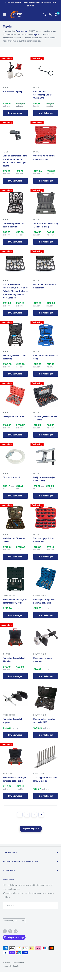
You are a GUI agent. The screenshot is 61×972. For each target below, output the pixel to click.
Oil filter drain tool (11, 477)
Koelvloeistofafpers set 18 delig (45, 357)
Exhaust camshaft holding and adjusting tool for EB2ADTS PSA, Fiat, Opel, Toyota (15, 160)
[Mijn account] (50, 14)
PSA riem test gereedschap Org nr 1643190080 (42, 94)
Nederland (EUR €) (11, 920)
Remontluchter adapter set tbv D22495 (44, 720)
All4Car (6, 654)
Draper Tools (9, 595)
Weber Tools (9, 773)
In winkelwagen (15, 113)
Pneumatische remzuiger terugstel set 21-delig (14, 779)
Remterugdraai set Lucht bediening (14, 357)
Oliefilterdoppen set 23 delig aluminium (13, 225)
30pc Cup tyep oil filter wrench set (43, 540)
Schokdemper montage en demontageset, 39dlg (15, 601)
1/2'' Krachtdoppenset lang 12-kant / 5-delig (45, 225)
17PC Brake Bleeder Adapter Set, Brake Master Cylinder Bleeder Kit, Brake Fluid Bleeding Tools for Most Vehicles (15, 291)
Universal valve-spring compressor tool (43, 157)
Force (5, 87)
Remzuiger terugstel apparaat (42, 660)
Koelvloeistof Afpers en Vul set (14, 540)
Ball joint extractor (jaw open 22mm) (44, 479)
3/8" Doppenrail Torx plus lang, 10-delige (45, 779)
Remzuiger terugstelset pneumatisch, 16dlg (44, 601)
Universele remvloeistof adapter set (44, 286)
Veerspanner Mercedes (13, 416)
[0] (56, 14)
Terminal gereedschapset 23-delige (45, 418)
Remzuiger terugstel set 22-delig (14, 660)
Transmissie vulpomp (12, 91)
